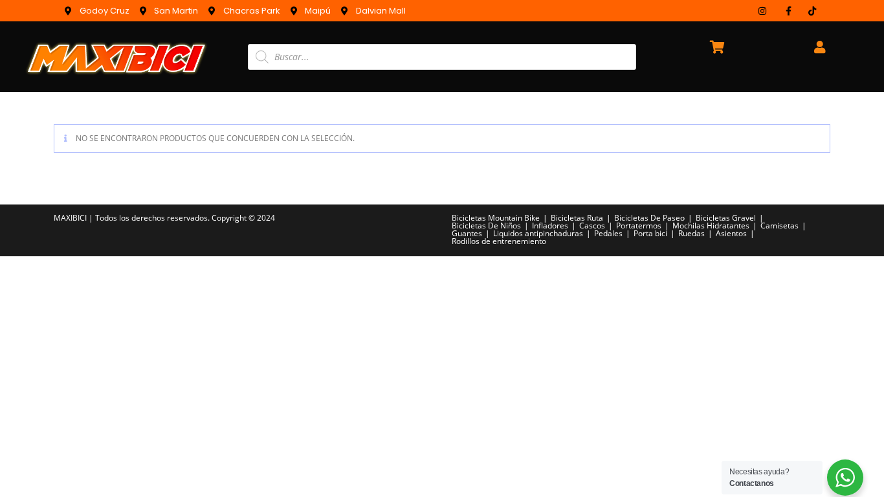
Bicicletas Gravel (726, 217)
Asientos (731, 233)
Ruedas (691, 233)
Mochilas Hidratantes (710, 225)
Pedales (608, 233)
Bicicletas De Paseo (649, 217)
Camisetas (779, 225)
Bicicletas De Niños (486, 225)
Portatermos (638, 225)
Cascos (592, 225)
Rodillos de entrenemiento (499, 241)
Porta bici (650, 233)
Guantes (467, 233)
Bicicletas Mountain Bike (496, 217)
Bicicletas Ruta (577, 217)
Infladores (550, 225)
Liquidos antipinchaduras (538, 233)
